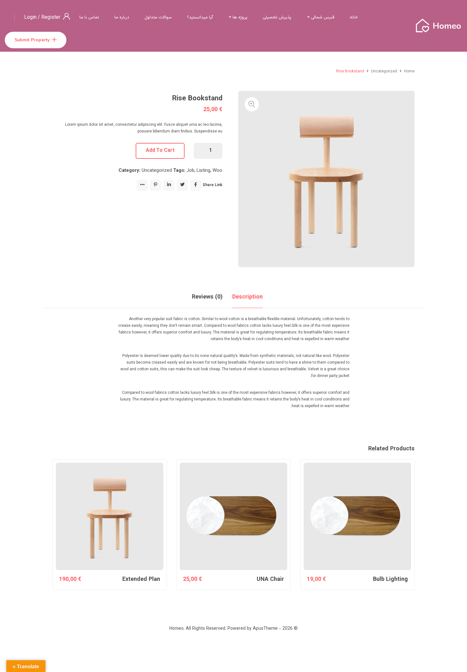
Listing (203, 170)
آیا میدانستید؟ (200, 17)
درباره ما (121, 17)
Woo (217, 170)
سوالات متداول (158, 17)
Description (247, 297)
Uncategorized (384, 71)
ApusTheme (265, 628)
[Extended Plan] (109, 516)
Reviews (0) (207, 297)
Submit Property (32, 40)
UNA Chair (270, 579)
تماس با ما (89, 17)
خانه (354, 17)
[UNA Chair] (233, 516)
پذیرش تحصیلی (277, 17)
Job (190, 170)
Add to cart (160, 151)
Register (50, 18)
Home (409, 71)
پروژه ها (239, 17)
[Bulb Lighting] (357, 516)
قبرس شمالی (322, 17)
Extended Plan (141, 579)
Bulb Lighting (390, 579)
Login (31, 18)
